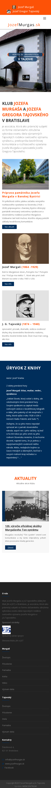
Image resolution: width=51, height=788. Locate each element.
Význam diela (8, 689)
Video (4, 683)
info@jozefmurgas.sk (15, 759)
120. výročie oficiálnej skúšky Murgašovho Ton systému (23, 527)
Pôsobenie (7, 663)
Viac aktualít (9, 227)
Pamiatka (6, 670)
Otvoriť (10, 547)
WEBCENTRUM (29, 786)
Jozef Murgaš (25, 7)
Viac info (8, 284)
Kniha (4, 676)
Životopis (6, 657)
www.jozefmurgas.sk (14, 763)
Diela (4, 719)
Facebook (9, 767)
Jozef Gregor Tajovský (25, 11)
